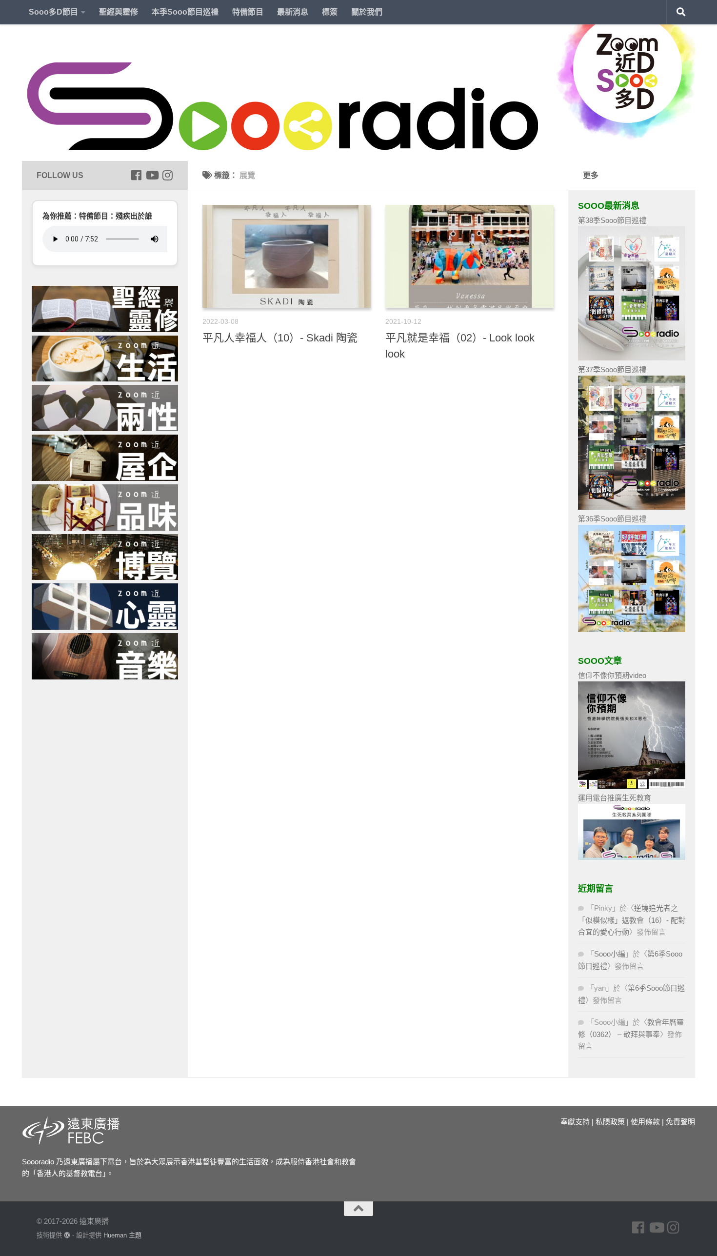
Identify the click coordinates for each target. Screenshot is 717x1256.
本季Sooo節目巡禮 (185, 12)
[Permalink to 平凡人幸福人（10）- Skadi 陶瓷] (286, 256)
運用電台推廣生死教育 (614, 798)
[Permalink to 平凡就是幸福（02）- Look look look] (469, 256)
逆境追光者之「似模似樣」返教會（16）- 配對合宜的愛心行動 (631, 920)
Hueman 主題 (122, 1235)
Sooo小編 (609, 954)
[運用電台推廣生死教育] (631, 857)
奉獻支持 (575, 1121)
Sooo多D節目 (53, 12)
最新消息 (292, 12)
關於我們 (366, 12)
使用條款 (645, 1121)
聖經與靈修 (118, 12)
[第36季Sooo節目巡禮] (631, 629)
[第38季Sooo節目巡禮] (631, 358)
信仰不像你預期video (612, 675)
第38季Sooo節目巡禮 (612, 220)
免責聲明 (680, 1121)
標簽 (330, 12)
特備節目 (247, 12)
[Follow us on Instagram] (167, 175)
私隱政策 (610, 1121)
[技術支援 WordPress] (67, 1235)
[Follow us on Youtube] (152, 175)
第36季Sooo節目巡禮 (612, 519)
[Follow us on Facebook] (136, 175)
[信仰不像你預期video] (631, 786)
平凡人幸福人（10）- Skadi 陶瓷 (280, 338)
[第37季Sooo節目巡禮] (631, 507)
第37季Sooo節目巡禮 (612, 369)
